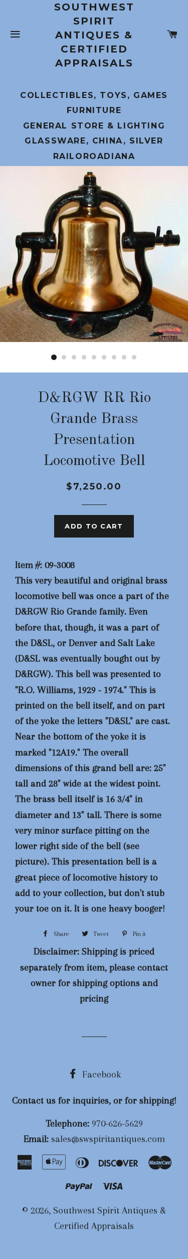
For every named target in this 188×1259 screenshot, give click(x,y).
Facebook (100, 1074)
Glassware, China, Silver (94, 141)
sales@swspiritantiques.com (108, 1139)
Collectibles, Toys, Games (94, 95)
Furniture (94, 110)
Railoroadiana (94, 156)
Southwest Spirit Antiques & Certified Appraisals (94, 35)
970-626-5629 (117, 1123)
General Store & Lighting (94, 125)
